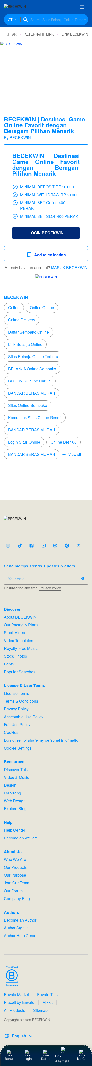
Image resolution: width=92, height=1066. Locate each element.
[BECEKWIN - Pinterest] (67, 545)
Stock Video (14, 632)
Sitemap (40, 1010)
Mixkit (47, 1002)
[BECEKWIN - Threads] (55, 545)
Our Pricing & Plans (21, 625)
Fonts (9, 664)
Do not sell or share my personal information (42, 740)
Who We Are (15, 859)
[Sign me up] (82, 579)
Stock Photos (15, 656)
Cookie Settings (18, 748)
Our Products (15, 867)
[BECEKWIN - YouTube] (43, 545)
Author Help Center (21, 935)
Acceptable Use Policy (23, 716)
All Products (14, 1010)
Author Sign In (16, 928)
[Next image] (82, 72)
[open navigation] (82, 7)
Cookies (11, 732)
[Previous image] (10, 72)
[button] (46, 72)
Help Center (14, 830)
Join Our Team (16, 883)
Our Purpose (15, 875)
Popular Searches (19, 671)
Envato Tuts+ (48, 994)
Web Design (15, 801)
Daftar (46, 1059)
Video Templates (18, 640)
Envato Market (16, 994)
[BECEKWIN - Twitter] (78, 545)
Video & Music (16, 777)
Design (10, 785)
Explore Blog (15, 808)
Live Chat (82, 1059)
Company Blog (17, 898)
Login (28, 1059)
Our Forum (13, 890)
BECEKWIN (20, 137)
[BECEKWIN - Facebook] (31, 545)
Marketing (12, 793)
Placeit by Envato (19, 1002)
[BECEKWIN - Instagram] (8, 545)
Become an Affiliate (21, 838)
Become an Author (20, 920)
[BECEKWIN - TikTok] (20, 545)
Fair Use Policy (17, 724)
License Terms (16, 693)
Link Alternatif (62, 1058)
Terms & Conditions (21, 701)
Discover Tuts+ (17, 769)
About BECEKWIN (20, 617)
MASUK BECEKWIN (69, 267)
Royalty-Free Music (21, 648)
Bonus (9, 1059)
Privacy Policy (50, 588)
